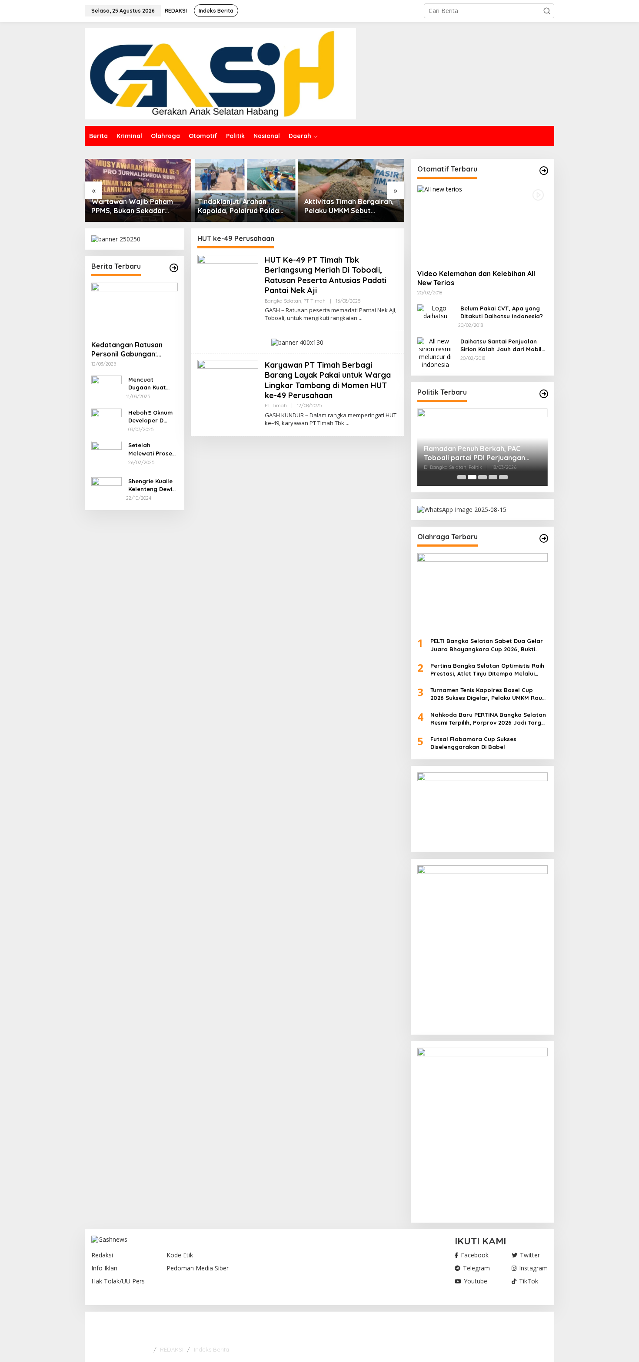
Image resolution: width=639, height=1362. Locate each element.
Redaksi (102, 1255)
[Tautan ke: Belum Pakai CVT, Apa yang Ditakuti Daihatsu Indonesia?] (435, 311)
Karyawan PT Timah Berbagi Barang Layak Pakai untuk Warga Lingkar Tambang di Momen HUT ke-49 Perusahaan (328, 380)
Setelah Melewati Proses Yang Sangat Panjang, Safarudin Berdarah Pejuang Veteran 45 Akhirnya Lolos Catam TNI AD (152, 449)
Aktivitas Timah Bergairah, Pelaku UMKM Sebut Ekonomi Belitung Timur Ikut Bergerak (349, 206)
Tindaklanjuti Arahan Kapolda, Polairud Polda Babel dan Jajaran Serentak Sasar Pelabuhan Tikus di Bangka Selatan (242, 206)
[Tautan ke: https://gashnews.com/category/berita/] (174, 268)
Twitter (530, 1255)
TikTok (528, 1281)
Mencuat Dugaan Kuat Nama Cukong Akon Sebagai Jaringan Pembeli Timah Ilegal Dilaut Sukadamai (149, 383)
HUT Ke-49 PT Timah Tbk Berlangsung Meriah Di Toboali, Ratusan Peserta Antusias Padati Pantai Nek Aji (325, 275)
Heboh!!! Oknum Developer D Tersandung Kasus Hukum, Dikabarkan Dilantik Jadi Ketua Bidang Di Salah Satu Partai (151, 416)
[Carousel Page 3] (482, 477)
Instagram (533, 1268)
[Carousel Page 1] (461, 477)
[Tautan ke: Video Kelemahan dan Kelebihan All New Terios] (482, 224)
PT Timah (314, 301)
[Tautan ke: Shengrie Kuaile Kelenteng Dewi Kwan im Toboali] (106, 483)
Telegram (476, 1268)
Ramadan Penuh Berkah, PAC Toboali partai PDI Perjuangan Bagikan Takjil (474, 453)
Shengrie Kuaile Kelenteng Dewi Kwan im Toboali (151, 485)
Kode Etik (179, 1255)
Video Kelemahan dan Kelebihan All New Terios (476, 278)
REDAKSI (171, 1349)
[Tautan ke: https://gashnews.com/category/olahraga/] (544, 538)
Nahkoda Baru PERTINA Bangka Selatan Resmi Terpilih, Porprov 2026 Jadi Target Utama (488, 718)
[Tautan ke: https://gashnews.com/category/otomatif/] (544, 170)
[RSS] (542, 1328)
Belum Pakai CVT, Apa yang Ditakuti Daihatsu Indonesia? (501, 312)
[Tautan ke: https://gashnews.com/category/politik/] (544, 394)
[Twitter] (528, 1328)
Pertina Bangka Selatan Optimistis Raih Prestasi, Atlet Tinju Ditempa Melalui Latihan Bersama (487, 669)
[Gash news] (220, 73)
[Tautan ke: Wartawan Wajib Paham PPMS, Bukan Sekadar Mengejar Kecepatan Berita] (138, 190)
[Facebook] (515, 1328)
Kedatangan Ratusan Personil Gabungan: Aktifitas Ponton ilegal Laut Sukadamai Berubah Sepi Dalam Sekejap (133, 349)
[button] (546, 10)
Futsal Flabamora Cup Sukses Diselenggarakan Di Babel (473, 742)
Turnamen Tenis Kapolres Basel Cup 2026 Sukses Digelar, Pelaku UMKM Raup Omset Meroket (488, 694)
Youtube (475, 1281)
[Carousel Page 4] (493, 477)
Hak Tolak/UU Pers (118, 1281)
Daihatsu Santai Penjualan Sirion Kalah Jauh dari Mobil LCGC (501, 345)
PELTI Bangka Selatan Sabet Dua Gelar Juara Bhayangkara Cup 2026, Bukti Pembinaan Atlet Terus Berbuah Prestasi (488, 645)
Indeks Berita (211, 1349)
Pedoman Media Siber (197, 1268)
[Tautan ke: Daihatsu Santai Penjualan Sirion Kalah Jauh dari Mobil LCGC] (435, 352)
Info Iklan (104, 1268)
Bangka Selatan (283, 301)
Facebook (475, 1255)
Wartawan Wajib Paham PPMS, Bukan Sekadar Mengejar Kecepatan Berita (132, 206)
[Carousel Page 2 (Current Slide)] (472, 477)
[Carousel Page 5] (503, 477)
